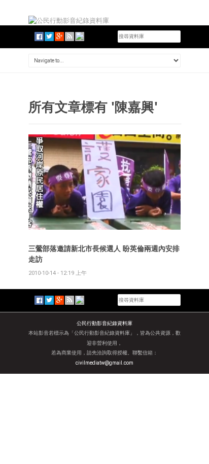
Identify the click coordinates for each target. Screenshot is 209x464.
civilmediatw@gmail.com (104, 363)
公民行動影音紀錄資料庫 (104, 323)
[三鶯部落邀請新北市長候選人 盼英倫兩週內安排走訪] (104, 181)
